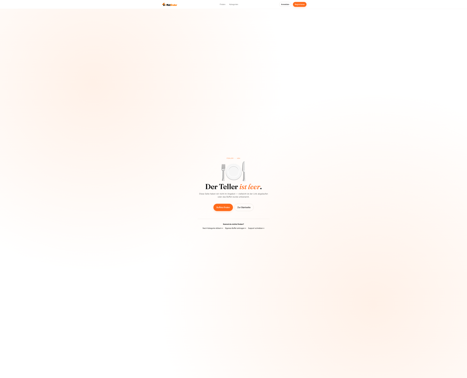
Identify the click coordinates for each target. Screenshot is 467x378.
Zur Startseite (244, 207)
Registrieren (300, 4)
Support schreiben (255, 228)
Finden (222, 4)
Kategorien (233, 4)
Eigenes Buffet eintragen (235, 228)
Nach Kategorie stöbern (212, 228)
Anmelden (285, 4)
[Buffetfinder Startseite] (170, 4)
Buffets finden (223, 207)
